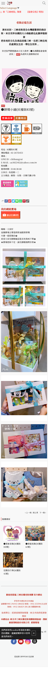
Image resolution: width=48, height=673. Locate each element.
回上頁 (35, 512)
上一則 (28, 512)
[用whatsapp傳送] (20, 201)
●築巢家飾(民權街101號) (12, 545)
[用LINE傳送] (16, 201)
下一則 (42, 512)
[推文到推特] (13, 201)
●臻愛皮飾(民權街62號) (34, 545)
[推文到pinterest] (24, 201)
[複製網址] (27, 201)
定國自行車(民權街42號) (12, 572)
